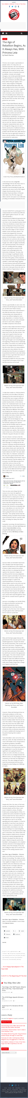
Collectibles (17, 1088)
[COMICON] (14, 10)
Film (13, 1088)
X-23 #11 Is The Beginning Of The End (13, 977)
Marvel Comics (12, 955)
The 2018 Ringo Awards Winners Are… (12, 998)
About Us (9, 1089)
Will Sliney (19, 959)
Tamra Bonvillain (12, 959)
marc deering (5, 955)
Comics (4, 39)
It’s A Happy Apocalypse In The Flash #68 (12, 968)
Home (5, 1088)
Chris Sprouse (12, 953)
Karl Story (23, 953)
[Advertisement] (16, 1067)
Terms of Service (22, 1089)
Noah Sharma (15, 951)
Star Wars (18, 955)
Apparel (4, 1089)
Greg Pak (18, 953)
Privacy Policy (15, 1089)
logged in (10, 1018)
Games (23, 1088)
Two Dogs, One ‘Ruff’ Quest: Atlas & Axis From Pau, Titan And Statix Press (14, 988)
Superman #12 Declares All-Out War (12, 1006)
